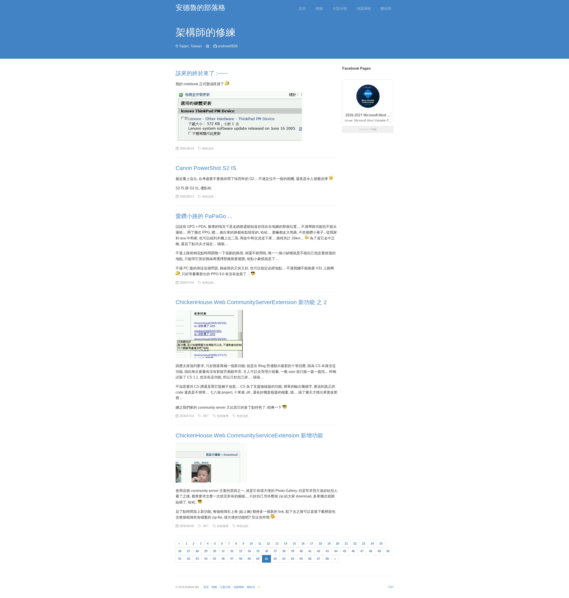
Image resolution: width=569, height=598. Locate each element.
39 (292, 551)
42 (318, 551)
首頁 (302, 8)
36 (266, 551)
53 (197, 558)
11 (259, 543)
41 (309, 551)
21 (346, 543)
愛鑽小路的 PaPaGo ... (204, 216)
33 (240, 551)
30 (214, 551)
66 (309, 558)
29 (205, 551)
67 (318, 558)
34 (249, 551)
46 (353, 551)
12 (268, 543)
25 (381, 543)
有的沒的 (208, 148)
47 (361, 551)
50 (387, 551)
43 (327, 551)
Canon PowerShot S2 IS (206, 168)
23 (363, 543)
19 (329, 543)
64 (292, 558)
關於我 (386, 8)
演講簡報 (364, 8)
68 (327, 558)
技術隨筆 (222, 416)
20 (337, 543)
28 (197, 551)
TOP (390, 587)
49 (379, 551)
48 (370, 551)
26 (179, 551)
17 (311, 543)
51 (179, 558)
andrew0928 (228, 46)
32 (231, 551)
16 (303, 543)
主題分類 (340, 8)
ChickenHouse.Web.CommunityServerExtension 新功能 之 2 (251, 302)
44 (335, 551)
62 (275, 558)
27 (188, 551)
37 (275, 551)
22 (355, 543)
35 (257, 551)
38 (283, 551)
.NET (205, 416)
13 (276, 543)
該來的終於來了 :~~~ (202, 73)
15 (294, 543)
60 (257, 558)
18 (320, 543)
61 (266, 558)
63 (283, 558)
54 (205, 558)
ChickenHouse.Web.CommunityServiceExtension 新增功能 (249, 435)
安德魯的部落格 (200, 8)
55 (214, 558)
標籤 (319, 8)
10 (251, 543)
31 (223, 551)
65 (301, 558)
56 (223, 558)
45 (344, 551)
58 (240, 558)
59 (249, 558)
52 (188, 558)
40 (301, 551)
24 (372, 543)
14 (285, 543)
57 (231, 558)
